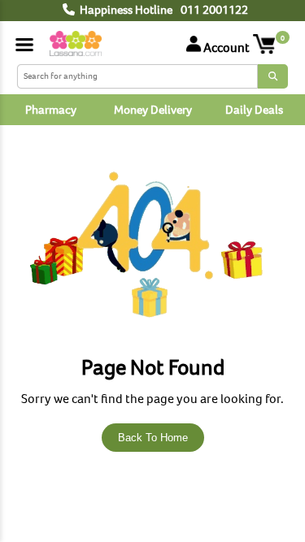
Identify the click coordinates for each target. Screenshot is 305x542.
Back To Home (153, 437)
